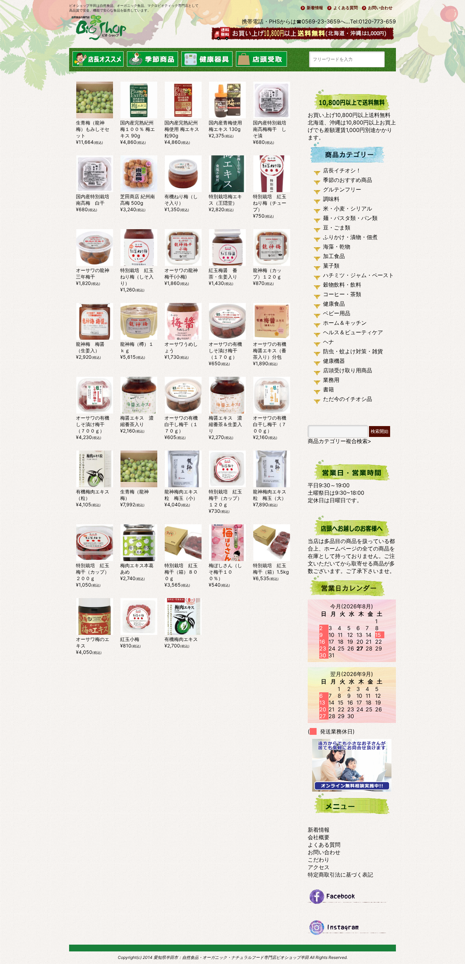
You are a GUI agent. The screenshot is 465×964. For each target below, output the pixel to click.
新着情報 (315, 7)
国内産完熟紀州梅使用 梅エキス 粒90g (181, 129)
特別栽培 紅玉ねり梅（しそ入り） (137, 276)
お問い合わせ (380, 7)
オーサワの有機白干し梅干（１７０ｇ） (181, 424)
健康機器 (334, 360)
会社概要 (319, 837)
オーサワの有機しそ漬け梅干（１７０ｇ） (225, 350)
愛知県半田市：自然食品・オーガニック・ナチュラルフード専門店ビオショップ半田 (231, 957)
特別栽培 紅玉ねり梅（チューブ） (269, 202)
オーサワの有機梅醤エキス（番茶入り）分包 (269, 350)
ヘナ (328, 341)
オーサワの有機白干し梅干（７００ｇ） (269, 424)
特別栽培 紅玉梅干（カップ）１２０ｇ (225, 498)
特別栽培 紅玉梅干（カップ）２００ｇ (92, 571)
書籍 (328, 389)
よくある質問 (345, 7)
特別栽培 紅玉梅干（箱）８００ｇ (181, 571)
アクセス (319, 867)
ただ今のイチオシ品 (347, 398)
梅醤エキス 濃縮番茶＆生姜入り (225, 424)
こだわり (319, 859)
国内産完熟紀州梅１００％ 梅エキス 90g (137, 129)
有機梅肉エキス (181, 639)
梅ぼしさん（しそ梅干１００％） (225, 571)
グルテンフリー (342, 189)
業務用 (331, 379)
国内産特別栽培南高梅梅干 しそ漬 (269, 129)
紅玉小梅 (129, 639)
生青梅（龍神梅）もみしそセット (92, 129)
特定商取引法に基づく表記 (340, 874)
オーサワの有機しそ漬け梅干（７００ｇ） (92, 424)
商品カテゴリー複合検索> (339, 441)
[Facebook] (352, 899)
